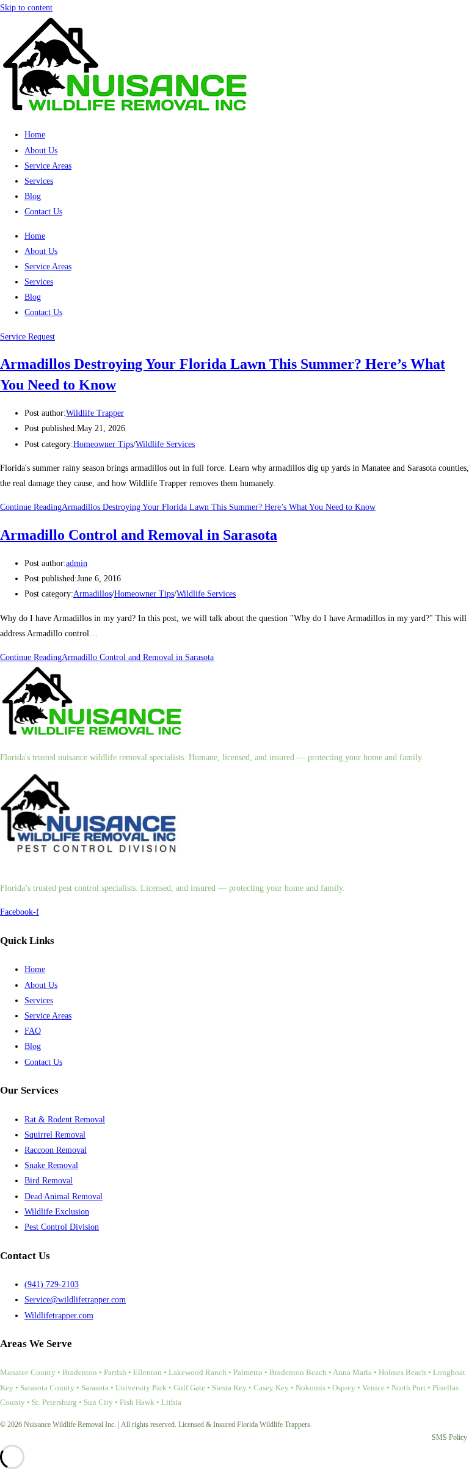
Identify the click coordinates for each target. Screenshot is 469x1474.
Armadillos (92, 593)
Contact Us (43, 211)
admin (76, 563)
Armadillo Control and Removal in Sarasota (138, 535)
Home (34, 134)
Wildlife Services (165, 444)
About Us (40, 150)
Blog (32, 196)
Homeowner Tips (103, 444)
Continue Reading (188, 507)
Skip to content (26, 7)
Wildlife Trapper (95, 413)
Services (38, 181)
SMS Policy (449, 1437)
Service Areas (47, 165)
